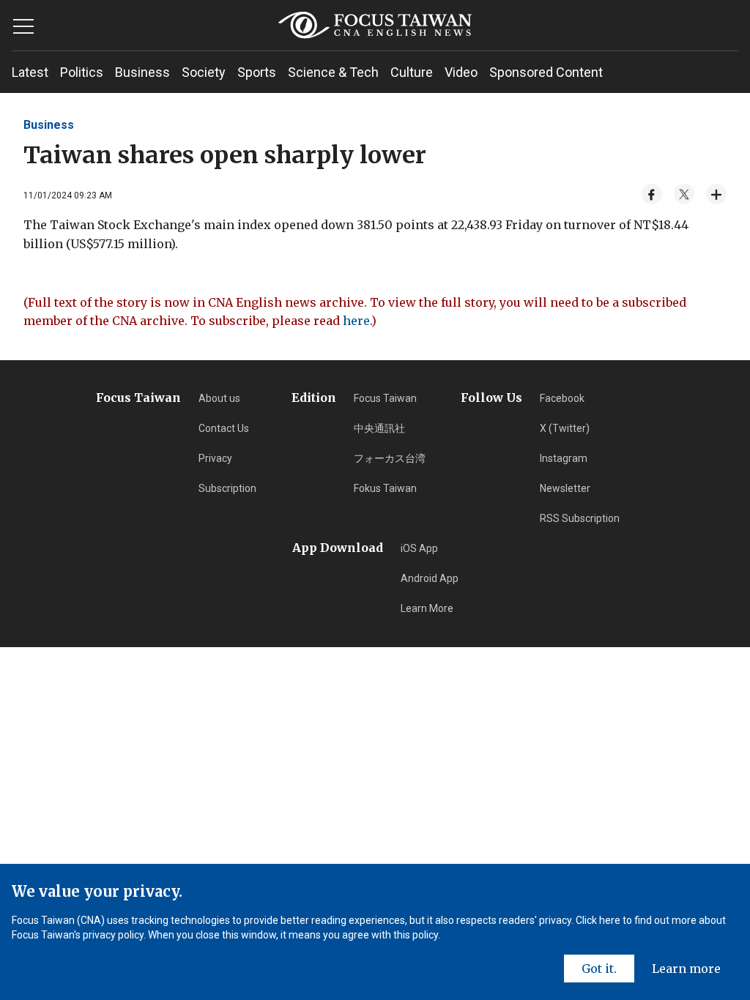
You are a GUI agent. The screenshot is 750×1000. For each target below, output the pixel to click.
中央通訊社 (379, 428)
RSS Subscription (580, 518)
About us (219, 398)
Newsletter (565, 488)
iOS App (419, 548)
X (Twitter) (565, 428)
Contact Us (223, 428)
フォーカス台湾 (390, 458)
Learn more (686, 968)
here (356, 320)
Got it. (599, 968)
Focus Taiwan (385, 398)
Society (204, 72)
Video (461, 72)
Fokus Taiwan (385, 488)
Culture (411, 72)
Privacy (215, 458)
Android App (429, 578)
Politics (81, 72)
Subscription (227, 488)
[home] (375, 25)
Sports (256, 72)
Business (142, 72)
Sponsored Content (546, 72)
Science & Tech (333, 72)
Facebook (562, 398)
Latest (30, 72)
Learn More (427, 608)
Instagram (563, 458)
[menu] (23, 26)
